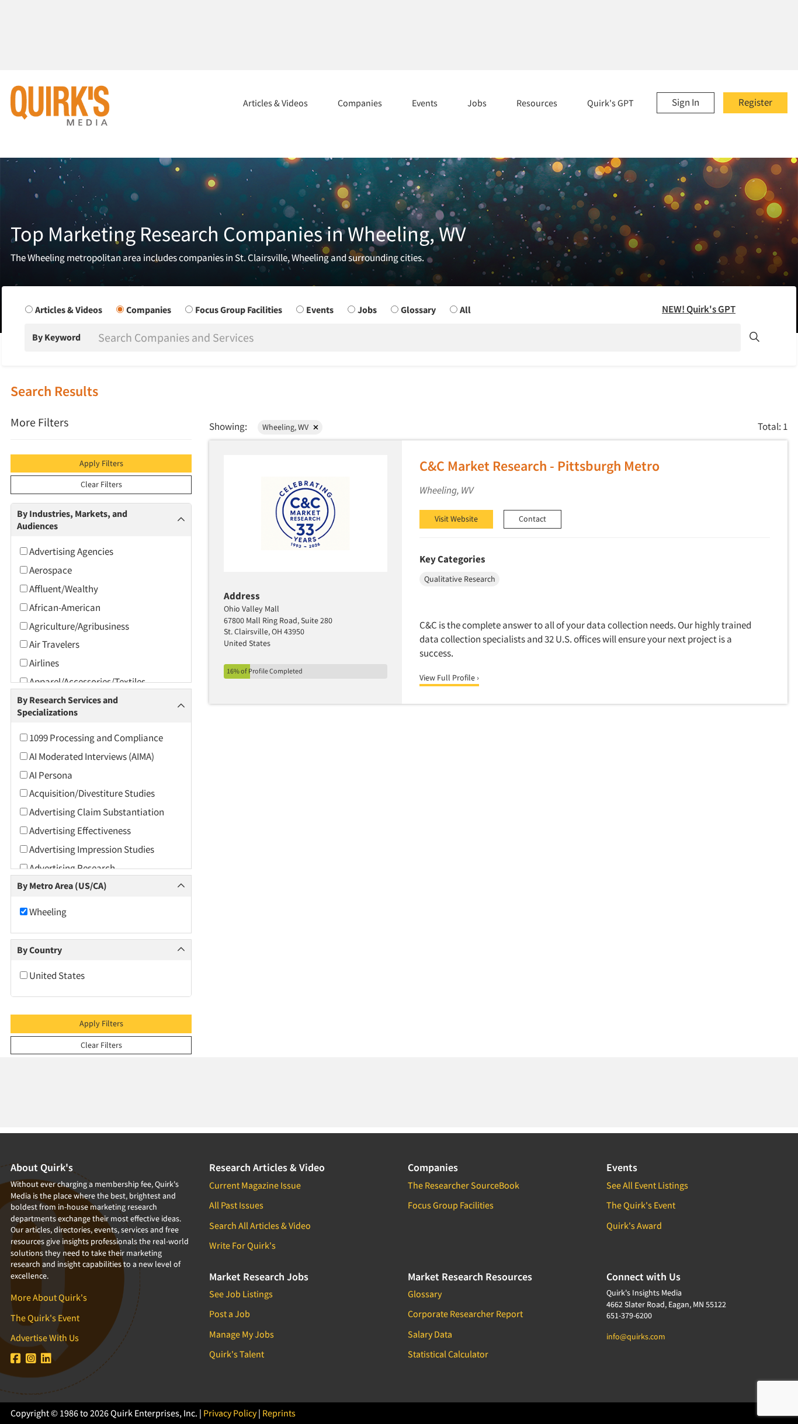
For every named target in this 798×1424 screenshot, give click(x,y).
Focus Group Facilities (451, 1205)
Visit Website (456, 518)
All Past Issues (236, 1205)
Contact (532, 518)
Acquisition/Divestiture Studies (91, 793)
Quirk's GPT (610, 103)
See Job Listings (241, 1294)
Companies (360, 103)
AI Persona (49, 775)
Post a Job (229, 1313)
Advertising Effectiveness (79, 830)
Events (425, 103)
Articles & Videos (275, 103)
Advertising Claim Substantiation (95, 811)
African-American (63, 607)
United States (56, 975)
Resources (536, 103)
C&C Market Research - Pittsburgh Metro (539, 466)
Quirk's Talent (236, 1354)
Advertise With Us (45, 1337)
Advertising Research (71, 868)
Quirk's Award (634, 1225)
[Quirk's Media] (60, 105)
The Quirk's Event (45, 1318)
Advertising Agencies (70, 551)
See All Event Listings (647, 1185)
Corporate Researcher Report (465, 1313)
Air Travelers (53, 644)
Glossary (425, 1294)
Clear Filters (101, 484)
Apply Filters (101, 463)
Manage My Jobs (241, 1334)
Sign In (685, 102)
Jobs (477, 103)
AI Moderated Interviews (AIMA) (90, 756)
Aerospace (49, 570)
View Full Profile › (449, 677)
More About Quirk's (49, 1297)
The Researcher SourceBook (463, 1185)
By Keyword (56, 337)
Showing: (228, 426)
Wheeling (47, 911)
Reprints (279, 1413)
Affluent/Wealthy (62, 588)
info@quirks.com (635, 1336)
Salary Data (430, 1334)
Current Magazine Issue (255, 1185)
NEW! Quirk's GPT (698, 309)
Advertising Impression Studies (90, 849)
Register (755, 102)
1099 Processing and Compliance (95, 737)
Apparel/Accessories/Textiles (86, 681)
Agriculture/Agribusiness (78, 626)
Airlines (43, 663)
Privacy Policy (229, 1413)
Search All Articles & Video (260, 1225)
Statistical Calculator (448, 1354)
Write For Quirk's (242, 1245)
